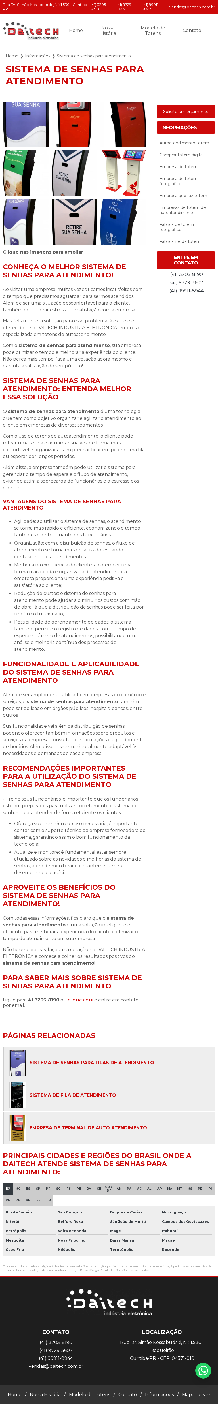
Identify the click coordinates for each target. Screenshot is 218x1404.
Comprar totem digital (182, 154)
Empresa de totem (179, 166)
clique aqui (80, 1000)
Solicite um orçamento (186, 111)
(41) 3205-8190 (99, 6)
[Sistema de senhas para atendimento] (26, 124)
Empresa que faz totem (183, 195)
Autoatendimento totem (184, 142)
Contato (192, 30)
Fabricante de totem (180, 241)
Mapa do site (196, 1394)
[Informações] (211, 30)
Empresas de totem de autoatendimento (183, 210)
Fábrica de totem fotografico (177, 227)
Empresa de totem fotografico (179, 181)
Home (76, 30)
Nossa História (107, 30)
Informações (37, 56)
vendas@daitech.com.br (192, 7)
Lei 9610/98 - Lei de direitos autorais (136, 1270)
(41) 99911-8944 (151, 6)
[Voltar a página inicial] (31, 31)
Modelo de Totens (153, 30)
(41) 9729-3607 (124, 6)
